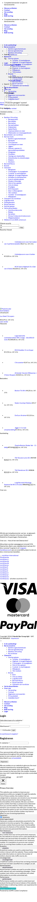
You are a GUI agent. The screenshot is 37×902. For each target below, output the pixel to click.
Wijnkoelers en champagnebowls (19, 133)
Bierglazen (12, 169)
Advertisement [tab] (5, 865)
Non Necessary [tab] (5, 831)
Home (2, 103)
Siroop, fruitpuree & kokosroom (19, 216)
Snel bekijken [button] (4, 311)
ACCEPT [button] (20, 777)
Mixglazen (12, 152)
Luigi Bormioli (17, 80)
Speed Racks (12, 129)
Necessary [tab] (3, 815)
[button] (6, 63)
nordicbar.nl (4, 573)
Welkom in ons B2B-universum (15, 220)
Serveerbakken (13, 125)
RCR (14, 76)
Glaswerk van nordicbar (20, 85)
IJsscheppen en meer (15, 144)
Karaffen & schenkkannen (17, 177)
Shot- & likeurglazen (15, 191)
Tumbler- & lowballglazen (21, 60)
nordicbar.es (4, 565)
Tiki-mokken (16, 72)
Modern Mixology (14, 181)
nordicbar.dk (4, 563)
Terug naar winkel (10, 108)
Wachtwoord (5, 726)
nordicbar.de (4, 561)
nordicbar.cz (4, 559)
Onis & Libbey (17, 78)
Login (13, 730)
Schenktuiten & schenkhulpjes (18, 158)
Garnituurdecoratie (15, 210)
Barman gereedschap (15, 51)
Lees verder (4, 322)
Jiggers (10, 146)
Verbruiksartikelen (11, 87)
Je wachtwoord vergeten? (9, 734)
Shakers (11, 160)
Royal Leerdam (17, 84)
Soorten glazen (13, 58)
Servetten (11, 214)
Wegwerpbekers (14, 218)
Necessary (6, 817)
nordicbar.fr (4, 569)
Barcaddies (12, 121)
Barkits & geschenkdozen (17, 49)
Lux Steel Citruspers (7, 316)
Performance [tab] (4, 877)
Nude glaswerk (9, 202)
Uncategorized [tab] (5, 858)
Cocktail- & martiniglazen (21, 68)
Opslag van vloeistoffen (16, 156)
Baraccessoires (9, 646)
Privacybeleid (13, 97)
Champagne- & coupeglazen (22, 64)
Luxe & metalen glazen (16, 179)
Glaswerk (7, 56)
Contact (7, 10)
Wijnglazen (16, 70)
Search (6, 84)
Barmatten (12, 123)
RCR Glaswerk (13, 189)
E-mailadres (4, 743)
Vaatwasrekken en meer (16, 131)
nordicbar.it (4, 571)
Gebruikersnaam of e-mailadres (11, 720)
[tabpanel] (18, 825)
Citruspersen (12, 142)
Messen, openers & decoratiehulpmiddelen (16, 149)
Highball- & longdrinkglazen (22, 62)
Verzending (8, 12)
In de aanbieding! (10, 644)
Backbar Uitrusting (15, 53)
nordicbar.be (4, 557)
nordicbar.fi (4, 567)
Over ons (7, 89)
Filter (21, 227)
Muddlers (11, 154)
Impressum (15, 638)
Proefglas (11, 187)
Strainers (11, 162)
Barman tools (9, 137)
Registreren (4, 761)
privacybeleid (16, 758)
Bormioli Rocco (17, 82)
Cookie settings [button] (5, 777)
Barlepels (11, 140)
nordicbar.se (4, 577)
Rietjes (10, 212)
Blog (5, 14)
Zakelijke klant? (13, 99)
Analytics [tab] (3, 846)
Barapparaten (13, 119)
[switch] (1, 832)
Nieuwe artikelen (10, 8)
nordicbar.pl (4, 575)
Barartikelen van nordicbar (13, 135)
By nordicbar (12, 55)
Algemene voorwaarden (16, 95)
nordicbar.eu (4, 579)
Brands (6, 166)
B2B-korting (8, 16)
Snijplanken (12, 127)
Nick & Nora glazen (19, 66)
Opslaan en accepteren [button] (8, 889)
